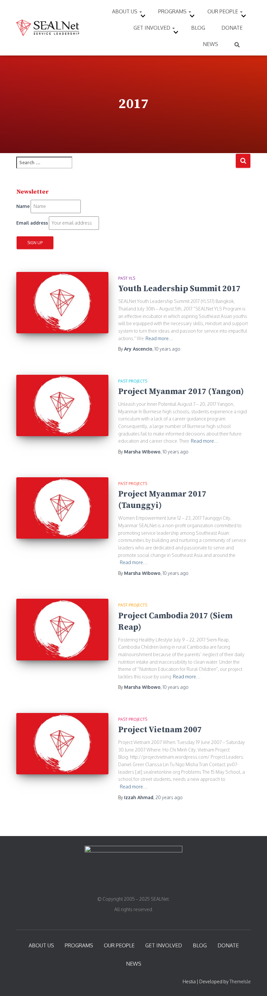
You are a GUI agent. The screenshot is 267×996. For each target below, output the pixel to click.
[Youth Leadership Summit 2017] (62, 302)
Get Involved (153, 27)
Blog (198, 27)
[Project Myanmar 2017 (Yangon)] (62, 405)
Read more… (159, 338)
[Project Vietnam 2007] (62, 743)
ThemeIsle (240, 981)
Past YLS (126, 278)
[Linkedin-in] (138, 885)
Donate (232, 27)
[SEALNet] (47, 28)
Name (23, 206)
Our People (223, 11)
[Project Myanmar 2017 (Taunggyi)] (62, 508)
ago (167, 349)
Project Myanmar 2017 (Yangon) (181, 392)
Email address (32, 223)
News (210, 44)
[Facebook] (125, 885)
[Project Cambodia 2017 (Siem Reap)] (62, 629)
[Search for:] (125, 167)
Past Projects (132, 381)
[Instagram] (129, 885)
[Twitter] (134, 885)
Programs (173, 11)
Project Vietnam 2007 (160, 730)
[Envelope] (143, 885)
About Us (125, 11)
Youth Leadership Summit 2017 (179, 289)
